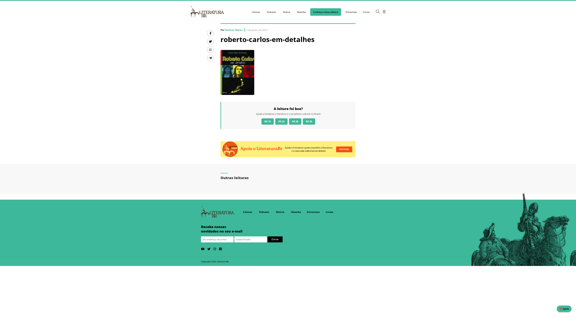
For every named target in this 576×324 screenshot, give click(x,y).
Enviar (275, 239)
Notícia (286, 12)
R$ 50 (309, 121)
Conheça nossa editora (325, 12)
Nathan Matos (234, 30)
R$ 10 (267, 121)
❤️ (564, 308)
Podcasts (271, 12)
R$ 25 (281, 121)
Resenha (301, 12)
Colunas (256, 12)
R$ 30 (295, 121)
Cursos (366, 12)
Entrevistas (351, 12)
